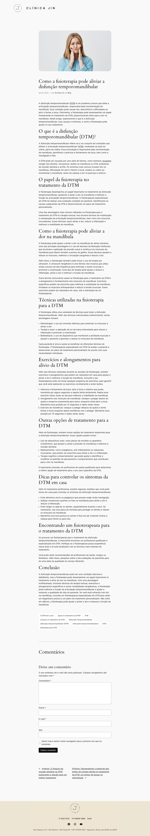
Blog (69, 93)
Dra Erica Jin (59, 93)
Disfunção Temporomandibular (80, 620)
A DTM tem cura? (47, 616)
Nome (42, 708)
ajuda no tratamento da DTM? (69, 616)
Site (40, 730)
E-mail (42, 719)
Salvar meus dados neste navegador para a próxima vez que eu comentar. (71, 742)
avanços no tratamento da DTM (52, 620)
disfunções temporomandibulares (85, 624)
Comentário (45, 681)
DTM (72, 103)
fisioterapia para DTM (48, 628)
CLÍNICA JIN (41, 8)
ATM (81, 146)
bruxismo (107, 161)
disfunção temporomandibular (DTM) (54, 624)
